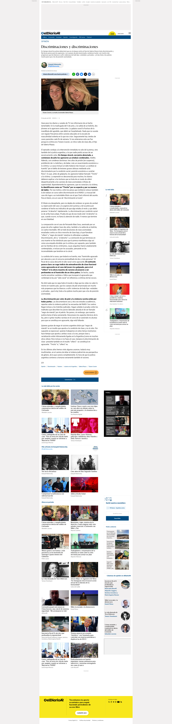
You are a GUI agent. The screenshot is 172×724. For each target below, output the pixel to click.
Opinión (65, 37)
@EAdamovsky (47, 449)
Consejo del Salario (72, 2)
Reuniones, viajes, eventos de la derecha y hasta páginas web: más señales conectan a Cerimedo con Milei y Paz (83, 525)
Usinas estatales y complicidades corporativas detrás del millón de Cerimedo (54, 408)
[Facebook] (77, 74)
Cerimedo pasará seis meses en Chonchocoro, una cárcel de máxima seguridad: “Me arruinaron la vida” (55, 609)
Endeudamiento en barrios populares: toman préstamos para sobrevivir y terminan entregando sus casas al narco (83, 662)
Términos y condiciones (97, 720)
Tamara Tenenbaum (76, 440)
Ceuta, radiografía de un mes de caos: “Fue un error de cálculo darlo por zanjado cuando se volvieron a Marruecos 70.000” (55, 437)
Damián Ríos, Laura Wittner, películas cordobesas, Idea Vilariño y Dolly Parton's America (84, 436)
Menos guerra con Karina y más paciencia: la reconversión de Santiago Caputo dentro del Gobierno (53, 554)
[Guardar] (93, 74)
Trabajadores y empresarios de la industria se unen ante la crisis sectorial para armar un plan (83, 553)
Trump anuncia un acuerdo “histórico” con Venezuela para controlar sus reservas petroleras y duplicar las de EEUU (83, 636)
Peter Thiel (65, 2)
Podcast (89, 37)
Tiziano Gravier (93, 366)
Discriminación (51, 366)
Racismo (60, 366)
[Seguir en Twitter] (109, 702)
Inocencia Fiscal (115, 2)
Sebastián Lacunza (47, 412)
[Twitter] (85, 74)
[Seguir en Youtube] (118, 702)
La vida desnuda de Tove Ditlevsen (54, 579)
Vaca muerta (103, 2)
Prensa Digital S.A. (73, 720)
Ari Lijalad (88, 2)
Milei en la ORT (55, 2)
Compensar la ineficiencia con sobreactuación (53, 495)
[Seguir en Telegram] (113, 702)
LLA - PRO (109, 2)
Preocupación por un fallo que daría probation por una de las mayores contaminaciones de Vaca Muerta (111, 535)
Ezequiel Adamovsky (54, 64)
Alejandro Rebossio (76, 556)
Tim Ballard (79, 2)
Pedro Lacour (45, 558)
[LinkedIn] (89, 74)
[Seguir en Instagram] (115, 702)
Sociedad (58, 37)
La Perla (83, 2)
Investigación (73, 37)
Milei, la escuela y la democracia (83, 607)
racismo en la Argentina (70, 366)
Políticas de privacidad (84, 720)
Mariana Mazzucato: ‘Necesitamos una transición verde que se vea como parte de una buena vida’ (110, 555)
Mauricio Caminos (75, 530)
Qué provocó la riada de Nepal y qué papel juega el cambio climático (110, 545)
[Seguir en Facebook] (111, 702)
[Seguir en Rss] (121, 702)
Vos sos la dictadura (49, 471)
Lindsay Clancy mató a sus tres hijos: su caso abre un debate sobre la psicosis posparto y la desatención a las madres (84, 409)
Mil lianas (128, 2)
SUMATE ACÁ (81, 713)
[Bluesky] (81, 74)
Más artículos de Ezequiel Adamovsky (54, 447)
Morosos (61, 2)
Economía (51, 37)
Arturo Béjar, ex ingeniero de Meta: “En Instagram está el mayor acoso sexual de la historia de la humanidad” (84, 582)
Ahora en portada (48, 502)
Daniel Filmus (74, 609)
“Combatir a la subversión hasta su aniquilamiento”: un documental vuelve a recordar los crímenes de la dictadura (111, 411)
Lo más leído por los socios (51, 386)
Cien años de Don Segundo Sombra (84, 471)
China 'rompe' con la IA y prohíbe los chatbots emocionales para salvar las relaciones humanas (118, 298)
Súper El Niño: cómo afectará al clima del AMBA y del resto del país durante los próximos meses (110, 565)
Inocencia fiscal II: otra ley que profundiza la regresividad (53, 634)
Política (45, 37)
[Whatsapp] (73, 74)
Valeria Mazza (82, 366)
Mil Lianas (82, 37)
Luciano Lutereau (122, 2)
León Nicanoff (74, 667)
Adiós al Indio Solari (78, 494)
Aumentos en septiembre (96, 2)
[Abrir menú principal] (130, 33)
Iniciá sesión (121, 33)
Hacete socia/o (112, 34)
